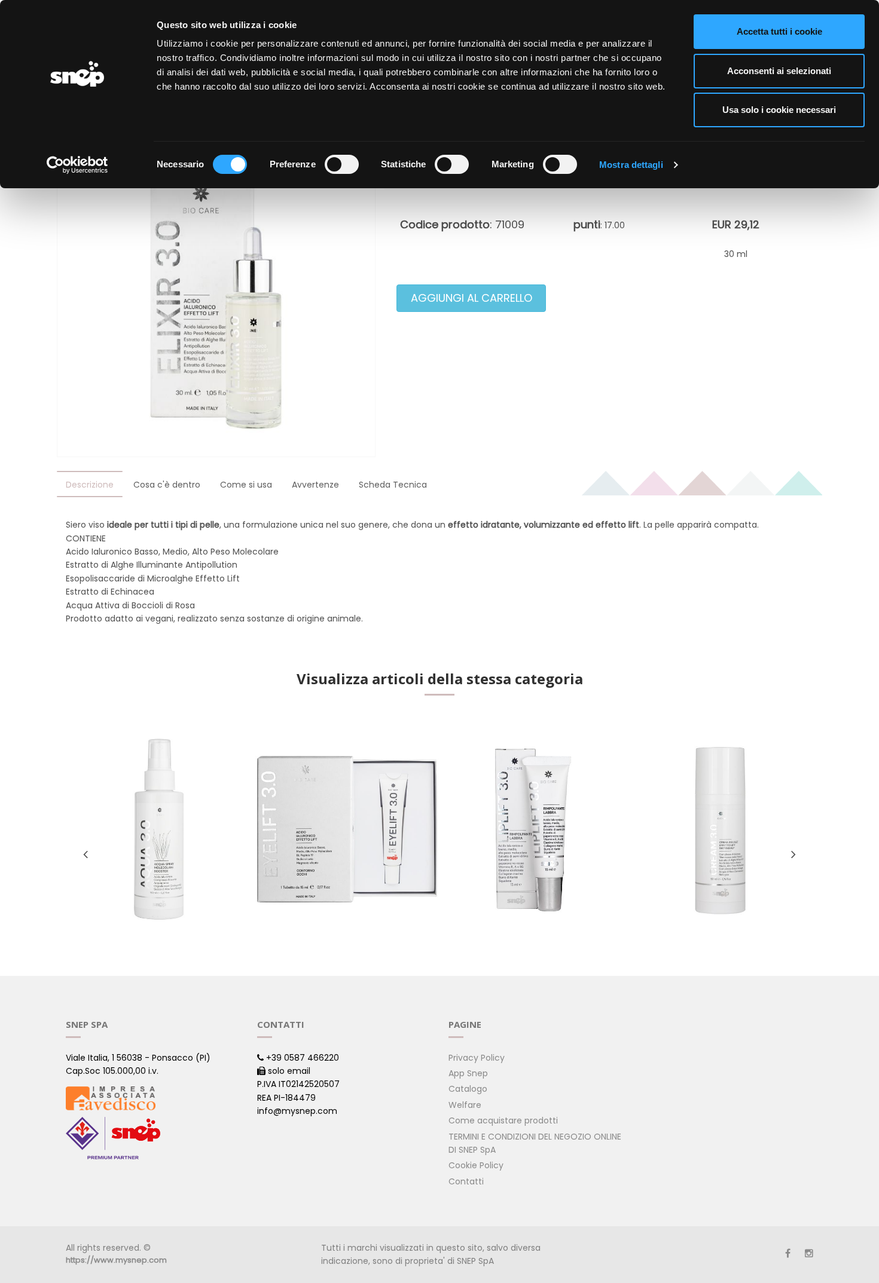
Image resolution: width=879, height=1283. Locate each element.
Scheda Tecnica (393, 485)
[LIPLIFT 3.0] (533, 829)
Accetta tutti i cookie (779, 31)
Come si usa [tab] (246, 485)
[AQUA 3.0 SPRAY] (159, 829)
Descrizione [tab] (90, 485)
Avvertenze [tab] (315, 485)
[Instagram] (809, 1253)
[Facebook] (788, 1253)
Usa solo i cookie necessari (779, 110)
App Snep (468, 1073)
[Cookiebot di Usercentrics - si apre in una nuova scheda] (77, 165)
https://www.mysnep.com (116, 1260)
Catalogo (467, 1089)
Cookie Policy (475, 1165)
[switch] (342, 164)
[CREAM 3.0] (720, 829)
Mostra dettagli (631, 165)
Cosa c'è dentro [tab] (166, 485)
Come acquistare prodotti (503, 1120)
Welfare (464, 1105)
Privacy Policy (476, 1058)
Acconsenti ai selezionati (779, 71)
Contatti (466, 1181)
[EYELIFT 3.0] (346, 829)
